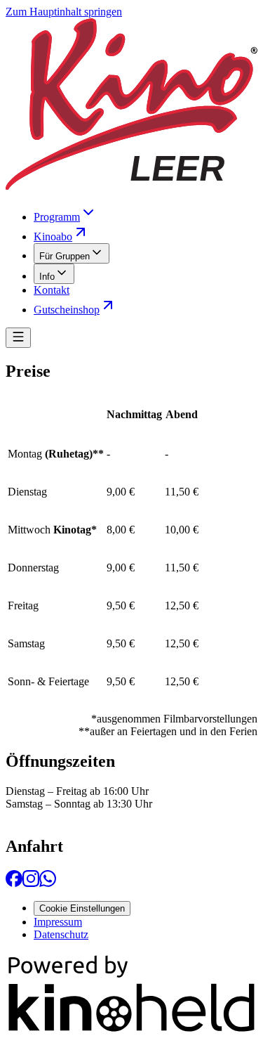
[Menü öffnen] (18, 338)
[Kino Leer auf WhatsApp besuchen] (47, 883)
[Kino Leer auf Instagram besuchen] (30, 883)
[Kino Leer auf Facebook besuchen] (14, 883)
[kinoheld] (131, 1031)
